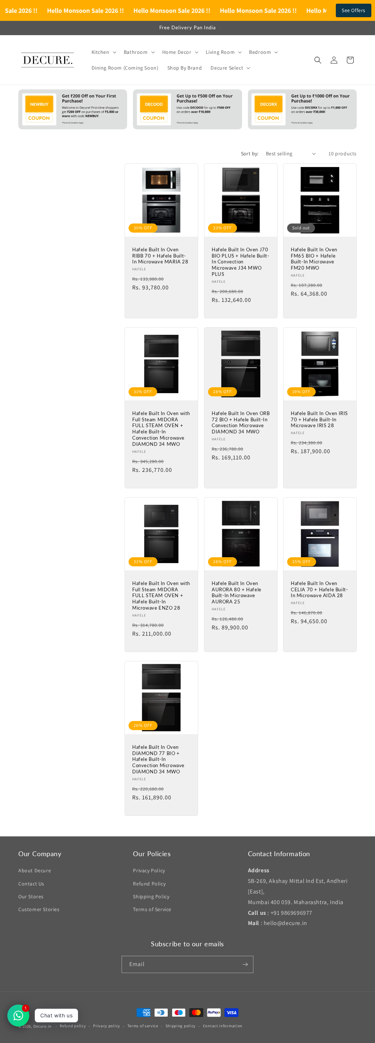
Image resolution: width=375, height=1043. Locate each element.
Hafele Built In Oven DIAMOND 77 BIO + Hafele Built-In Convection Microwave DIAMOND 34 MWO (158, 759)
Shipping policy (181, 1025)
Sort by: (250, 153)
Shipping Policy (151, 896)
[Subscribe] (245, 964)
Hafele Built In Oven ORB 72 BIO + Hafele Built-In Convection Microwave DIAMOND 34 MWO (241, 422)
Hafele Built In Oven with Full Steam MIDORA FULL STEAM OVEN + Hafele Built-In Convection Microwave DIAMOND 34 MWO (161, 428)
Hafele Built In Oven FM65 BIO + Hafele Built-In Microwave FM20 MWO (314, 258)
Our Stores (31, 896)
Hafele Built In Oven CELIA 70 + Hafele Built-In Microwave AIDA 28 (319, 589)
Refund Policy (149, 883)
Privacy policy (106, 1025)
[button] (103, 52)
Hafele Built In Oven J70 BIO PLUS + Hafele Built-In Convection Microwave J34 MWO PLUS (240, 261)
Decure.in (42, 1026)
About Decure (34, 870)
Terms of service (142, 1025)
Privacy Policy (149, 870)
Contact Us (31, 883)
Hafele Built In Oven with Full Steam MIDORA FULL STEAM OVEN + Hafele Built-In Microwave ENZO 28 (161, 595)
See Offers (353, 10)
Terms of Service (152, 909)
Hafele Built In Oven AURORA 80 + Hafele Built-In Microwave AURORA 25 (236, 592)
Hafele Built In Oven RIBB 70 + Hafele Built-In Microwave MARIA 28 (160, 255)
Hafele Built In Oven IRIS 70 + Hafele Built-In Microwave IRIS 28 (319, 419)
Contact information (222, 1025)
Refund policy (73, 1025)
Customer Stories (39, 909)
